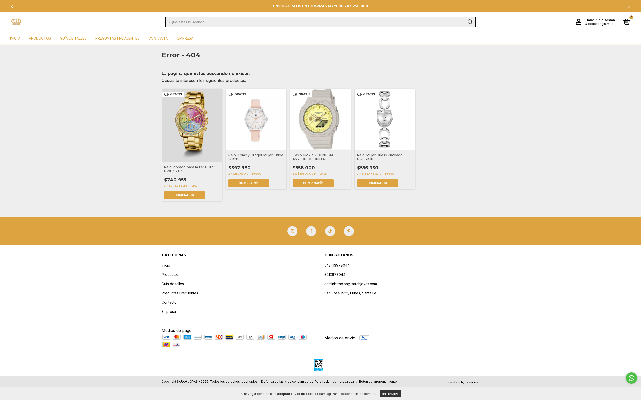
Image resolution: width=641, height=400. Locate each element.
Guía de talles (73, 38)
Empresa (185, 38)
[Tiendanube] (463, 382)
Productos (40, 38)
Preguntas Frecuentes (117, 38)
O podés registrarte (599, 24)
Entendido (390, 393)
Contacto (158, 38)
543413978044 (337, 265)
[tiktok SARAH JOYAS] (330, 231)
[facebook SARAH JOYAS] (311, 231)
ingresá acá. (346, 381)
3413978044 (334, 274)
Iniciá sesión (605, 20)
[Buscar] (470, 21)
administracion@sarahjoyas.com (350, 284)
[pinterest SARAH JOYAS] (349, 231)
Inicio (15, 38)
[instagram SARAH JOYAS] (292, 231)
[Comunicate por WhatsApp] (631, 378)
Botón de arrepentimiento (378, 381)
